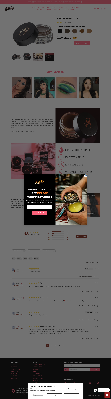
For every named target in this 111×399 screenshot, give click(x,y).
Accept (54, 395)
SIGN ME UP (40, 213)
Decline (71, 395)
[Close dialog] (85, 176)
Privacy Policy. (52, 390)
